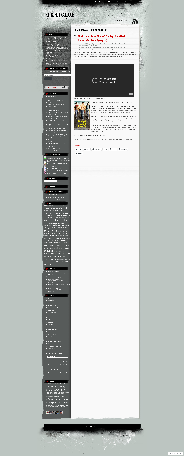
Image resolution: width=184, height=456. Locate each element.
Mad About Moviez (53, 327)
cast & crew (108, 44)
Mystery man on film (53, 334)
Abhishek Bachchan (60, 206)
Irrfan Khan (52, 225)
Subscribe (48, 78)
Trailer (92, 45)
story (68, 248)
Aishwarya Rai (48, 208)
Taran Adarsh (58, 251)
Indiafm (46, 225)
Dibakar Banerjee (55, 217)
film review (51, 221)
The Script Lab (51, 348)
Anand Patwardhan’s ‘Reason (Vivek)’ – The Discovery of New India (57, 109)
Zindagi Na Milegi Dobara (110, 49)
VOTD (46, 264)
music (50, 233)
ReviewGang (51, 339)
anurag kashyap (52, 212)
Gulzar (68, 221)
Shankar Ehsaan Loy (87, 49)
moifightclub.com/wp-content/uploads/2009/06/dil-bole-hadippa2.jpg (56, 290)
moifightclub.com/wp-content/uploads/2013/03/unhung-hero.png (56, 273)
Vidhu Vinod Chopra (59, 259)
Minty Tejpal (63, 229)
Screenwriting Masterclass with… (59, 170)
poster (50, 238)
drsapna (49, 165)
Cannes (56, 215)
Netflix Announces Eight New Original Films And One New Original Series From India (57, 136)
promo (67, 238)
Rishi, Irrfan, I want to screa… (61, 157)
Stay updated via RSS (121, 20)
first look (71, 2)
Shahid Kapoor (48, 248)
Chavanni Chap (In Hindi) (54, 307)
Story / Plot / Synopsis (84, 45)
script (67, 245)
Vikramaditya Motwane (50, 262)
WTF (108, 2)
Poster (126, 44)
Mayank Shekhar (54, 229)
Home (53, 2)
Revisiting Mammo (53, 96)
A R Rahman (64, 213)
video (51, 259)
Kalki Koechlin (111, 47)
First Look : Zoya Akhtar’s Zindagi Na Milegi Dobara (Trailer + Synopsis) (101, 38)
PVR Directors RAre (49, 240)
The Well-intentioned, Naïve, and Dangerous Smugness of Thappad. (56, 103)
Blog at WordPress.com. (92, 426)
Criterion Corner (52, 312)
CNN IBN (62, 215)
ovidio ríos (49, 157)
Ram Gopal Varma (55, 242)
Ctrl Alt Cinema (52, 106)
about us (61, 2)
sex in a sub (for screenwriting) (56, 346)
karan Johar (59, 225)
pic (58, 235)
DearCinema (51, 315)
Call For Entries (48, 215)
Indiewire (50, 319)
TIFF (54, 253)
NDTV (51, 235)
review (55, 245)
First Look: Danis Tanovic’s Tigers (56, 128)
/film (49, 298)
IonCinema (51, 322)
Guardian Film (51, 317)
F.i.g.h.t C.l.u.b (60, 14)
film (45, 220)
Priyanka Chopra (59, 238)
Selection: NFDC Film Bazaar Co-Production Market (56, 149)
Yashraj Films (52, 264)
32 (132, 36)
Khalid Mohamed (60, 227)
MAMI (48, 229)
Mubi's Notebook (52, 329)
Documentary (64, 217)
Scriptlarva (50, 343)
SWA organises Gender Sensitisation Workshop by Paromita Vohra (57, 131)
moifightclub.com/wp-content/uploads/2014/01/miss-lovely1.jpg (56, 280)
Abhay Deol (84, 47)
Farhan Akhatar (92, 47)
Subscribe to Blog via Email (57, 69)
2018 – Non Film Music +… (58, 166)
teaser (64, 251)
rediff (50, 245)
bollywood (102, 44)
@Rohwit (49, 172)
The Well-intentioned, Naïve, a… (59, 163)
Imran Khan (56, 223)
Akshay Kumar (56, 208)
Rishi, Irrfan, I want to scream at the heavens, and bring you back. (57, 99)
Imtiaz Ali (63, 223)
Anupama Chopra (58, 210)
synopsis (48, 250)
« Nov (45, 377)
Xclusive (116, 2)
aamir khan (48, 206)
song (64, 248)
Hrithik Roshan (48, 223)
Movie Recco (99, 2)
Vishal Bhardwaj (62, 262)
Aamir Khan (51, 300)
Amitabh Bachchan (53, 303)
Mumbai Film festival (53, 231)
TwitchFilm (51, 351)
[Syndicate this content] (49, 192)
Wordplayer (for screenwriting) (56, 353)
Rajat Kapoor (57, 240)
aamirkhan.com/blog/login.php (56, 277)
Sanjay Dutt (62, 245)
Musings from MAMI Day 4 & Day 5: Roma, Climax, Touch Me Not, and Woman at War (57, 145)
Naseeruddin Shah (56, 233)
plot (45, 238)
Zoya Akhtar (121, 49)
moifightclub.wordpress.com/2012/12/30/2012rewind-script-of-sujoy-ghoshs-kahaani (61, 285)
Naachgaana (51, 336)
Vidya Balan (67, 259)
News (80, 2)
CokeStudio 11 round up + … (60, 172)
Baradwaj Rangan (52, 305)
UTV (61, 257)
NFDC (55, 235)
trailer (55, 256)
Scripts (125, 2)
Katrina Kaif (52, 227)
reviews (88, 2)
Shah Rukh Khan (57, 248)
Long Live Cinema (52, 324)
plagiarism (65, 235)
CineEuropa (51, 310)
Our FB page (52, 187)
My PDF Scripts (52, 331)
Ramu (61, 242)
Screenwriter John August (54, 341)
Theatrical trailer (48, 253)
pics (61, 235)
